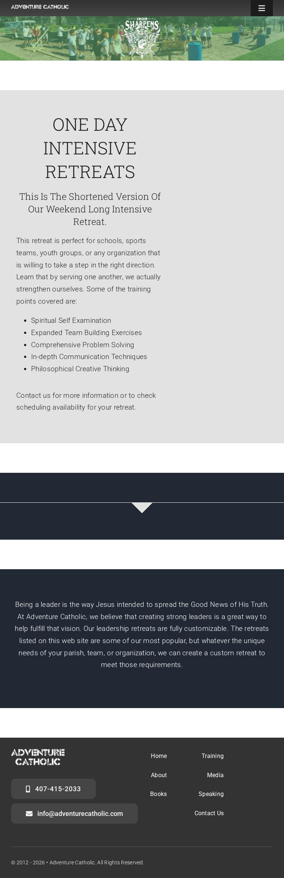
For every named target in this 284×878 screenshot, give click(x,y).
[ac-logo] (40, 8)
